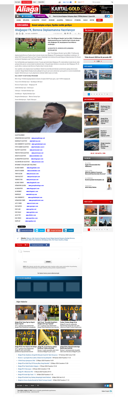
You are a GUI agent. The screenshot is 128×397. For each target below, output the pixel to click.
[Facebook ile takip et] (106, 16)
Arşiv (34, 2)
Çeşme (26, 240)
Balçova (29, 238)
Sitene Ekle (41, 2)
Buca (22, 240)
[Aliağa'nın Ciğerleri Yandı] (105, 210)
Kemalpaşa (45, 240)
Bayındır (57, 238)
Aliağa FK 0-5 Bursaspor (25, 369)
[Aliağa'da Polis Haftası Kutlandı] (105, 221)
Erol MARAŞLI (94, 179)
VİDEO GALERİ (88, 202)
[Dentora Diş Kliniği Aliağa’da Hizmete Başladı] (91, 74)
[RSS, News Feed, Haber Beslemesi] (111, 16)
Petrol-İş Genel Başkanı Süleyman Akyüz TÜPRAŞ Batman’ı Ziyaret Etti (74, 16)
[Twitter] (20, 33)
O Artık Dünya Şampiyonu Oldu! (26, 360)
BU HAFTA (98, 153)
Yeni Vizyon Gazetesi (58, 240)
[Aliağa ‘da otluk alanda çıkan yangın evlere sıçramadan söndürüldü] (91, 210)
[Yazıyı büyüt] (79, 33)
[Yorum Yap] (65, 33)
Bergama (62, 238)
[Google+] (22, 33)
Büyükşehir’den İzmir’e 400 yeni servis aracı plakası (105, 108)
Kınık (50, 240)
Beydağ (67, 238)
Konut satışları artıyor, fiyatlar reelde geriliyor (52, 25)
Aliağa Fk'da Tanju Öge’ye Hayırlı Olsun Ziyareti (105, 121)
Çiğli (33, 238)
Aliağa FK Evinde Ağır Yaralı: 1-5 (27, 374)
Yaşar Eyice (90, 186)
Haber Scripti (105, 391)
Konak (48, 238)
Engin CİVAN (95, 172)
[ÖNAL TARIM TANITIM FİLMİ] (91, 221)
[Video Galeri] (40, 16)
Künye (26, 385)
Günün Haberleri (27, 2)
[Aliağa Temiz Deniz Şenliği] (105, 74)
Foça (33, 240)
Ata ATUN (92, 164)
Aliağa (52, 238)
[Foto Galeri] (27, 16)
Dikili (30, 240)
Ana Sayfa (17, 2)
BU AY (92, 153)
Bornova (72, 238)
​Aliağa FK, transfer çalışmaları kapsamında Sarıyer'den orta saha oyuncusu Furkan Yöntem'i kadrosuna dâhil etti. (70, 325)
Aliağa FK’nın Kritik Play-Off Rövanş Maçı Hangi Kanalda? (34, 363)
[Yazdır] (70, 33)
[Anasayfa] (17, 16)
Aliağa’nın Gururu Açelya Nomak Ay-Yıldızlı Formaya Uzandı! (35, 380)
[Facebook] (17, 33)
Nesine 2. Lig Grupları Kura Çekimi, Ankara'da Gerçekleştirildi (35, 358)
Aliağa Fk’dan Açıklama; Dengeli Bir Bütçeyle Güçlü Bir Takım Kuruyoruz (38, 355)
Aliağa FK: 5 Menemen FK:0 (25, 372)
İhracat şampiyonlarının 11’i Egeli (98, 57)
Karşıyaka (43, 238)
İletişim (32, 385)
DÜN (104, 153)
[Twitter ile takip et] (108, 16)
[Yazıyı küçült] (75, 33)
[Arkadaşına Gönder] (68, 33)
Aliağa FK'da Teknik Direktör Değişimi (28, 366)
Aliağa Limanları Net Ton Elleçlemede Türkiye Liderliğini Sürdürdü (105, 145)
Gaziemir (37, 238)
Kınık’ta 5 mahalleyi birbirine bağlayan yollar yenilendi (105, 133)
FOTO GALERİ (88, 66)
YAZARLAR (87, 158)
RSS (38, 385)
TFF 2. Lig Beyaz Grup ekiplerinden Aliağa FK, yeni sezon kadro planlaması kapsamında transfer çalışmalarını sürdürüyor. (26, 349)
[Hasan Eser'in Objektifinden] (91, 86)
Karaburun (38, 240)
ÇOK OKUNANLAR (89, 99)
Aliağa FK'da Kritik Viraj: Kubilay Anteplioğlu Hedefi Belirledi (34, 377)
